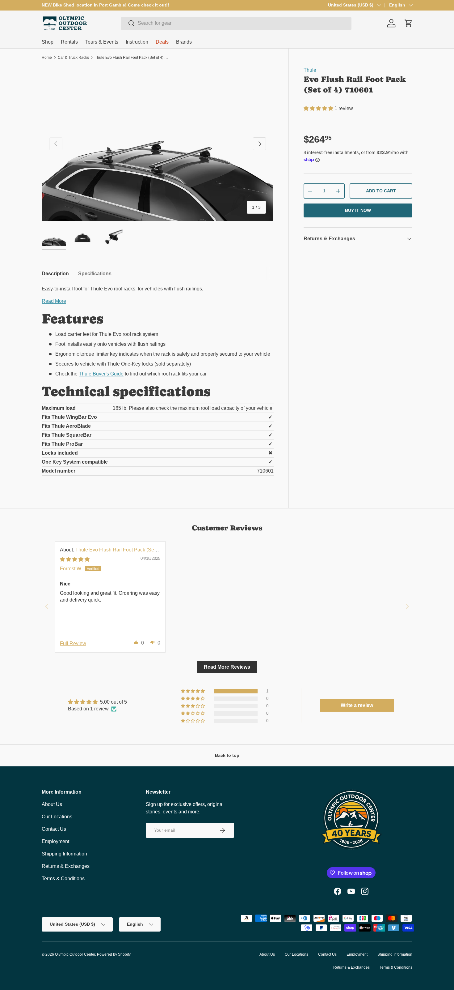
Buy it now (358, 210)
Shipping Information (64, 853)
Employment (55, 841)
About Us (52, 804)
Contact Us (54, 829)
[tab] (55, 273)
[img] (75, 559)
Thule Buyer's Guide (101, 373)
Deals (162, 42)
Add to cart (381, 190)
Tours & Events (101, 42)
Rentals (69, 42)
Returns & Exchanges (66, 866)
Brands (184, 42)
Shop (47, 42)
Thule (310, 70)
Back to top (227, 755)
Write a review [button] (357, 705)
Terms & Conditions (63, 878)
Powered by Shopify (114, 954)
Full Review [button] (73, 643)
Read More (54, 301)
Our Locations (57, 816)
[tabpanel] (158, 383)
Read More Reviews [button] (227, 667)
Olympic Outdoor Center (75, 954)
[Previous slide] (47, 606)
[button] (319, 108)
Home (47, 57)
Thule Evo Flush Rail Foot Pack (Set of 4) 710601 (132, 57)
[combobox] (236, 23)
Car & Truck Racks (73, 57)
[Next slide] (407, 606)
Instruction (137, 42)
